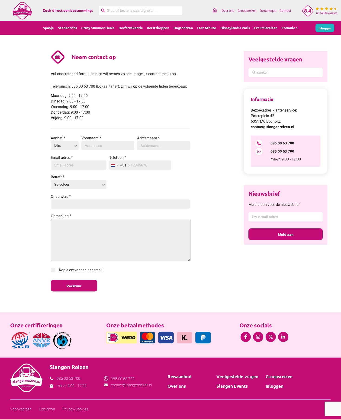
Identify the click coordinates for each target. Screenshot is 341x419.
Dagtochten (183, 28)
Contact (285, 11)
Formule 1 (290, 28)
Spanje (48, 28)
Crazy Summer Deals (97, 28)
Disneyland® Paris (235, 28)
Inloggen (274, 386)
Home (214, 11)
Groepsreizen (247, 11)
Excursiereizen (265, 28)
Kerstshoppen (158, 28)
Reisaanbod (179, 376)
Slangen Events (232, 386)
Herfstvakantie (131, 28)
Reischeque (268, 11)
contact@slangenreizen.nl (272, 127)
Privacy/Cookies (75, 409)
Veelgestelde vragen (275, 59)
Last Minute (206, 28)
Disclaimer (47, 409)
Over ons (228, 11)
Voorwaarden (21, 409)
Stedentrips (67, 28)
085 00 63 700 (282, 143)
